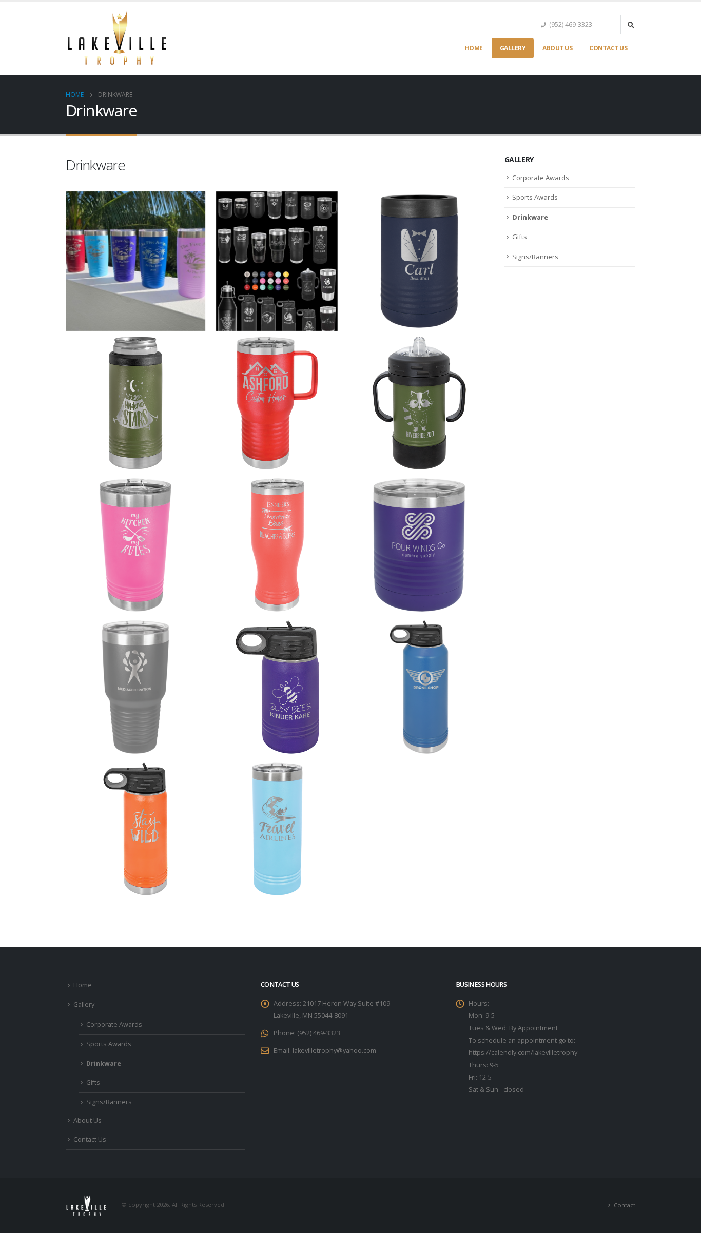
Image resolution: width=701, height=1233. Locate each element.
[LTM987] (277, 545)
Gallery (513, 48)
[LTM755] (135, 545)
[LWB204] (419, 687)
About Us (557, 48)
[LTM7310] (135, 687)
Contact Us (608, 48)
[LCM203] (277, 403)
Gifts (519, 236)
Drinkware (530, 217)
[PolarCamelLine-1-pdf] (277, 261)
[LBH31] (419, 261)
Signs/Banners (535, 256)
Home (474, 48)
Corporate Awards (540, 177)
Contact (624, 1205)
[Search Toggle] (630, 24)
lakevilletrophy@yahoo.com (334, 1050)
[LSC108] (419, 403)
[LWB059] (277, 687)
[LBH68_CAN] (135, 403)
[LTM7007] (277, 829)
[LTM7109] (419, 545)
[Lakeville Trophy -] (117, 38)
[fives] (135, 261)
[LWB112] (135, 829)
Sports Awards (535, 197)
